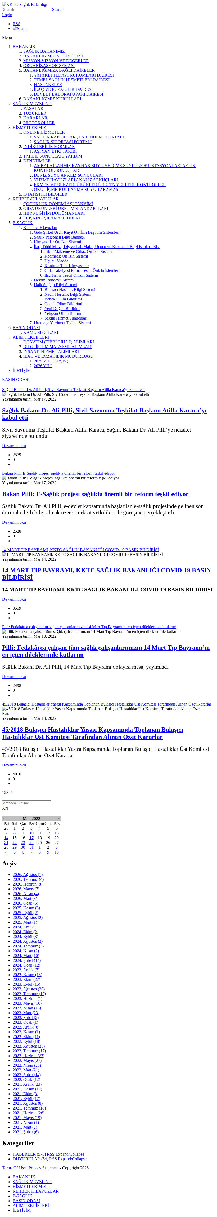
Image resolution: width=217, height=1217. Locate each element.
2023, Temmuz (29, 993)
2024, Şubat (27, 960)
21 (6, 842)
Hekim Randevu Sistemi (54, 280)
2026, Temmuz (28, 879)
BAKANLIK (24, 46)
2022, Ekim (26, 1036)
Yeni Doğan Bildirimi (62, 308)
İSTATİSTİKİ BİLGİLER (45, 194)
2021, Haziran (28, 1113)
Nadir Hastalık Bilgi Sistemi (67, 294)
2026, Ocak (25, 903)
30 (23, 847)
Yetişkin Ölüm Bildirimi (64, 313)
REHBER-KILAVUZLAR (36, 199)
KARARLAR (35, 118)
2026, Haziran (27, 884)
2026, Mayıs (26, 889)
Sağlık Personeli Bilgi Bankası (59, 237)
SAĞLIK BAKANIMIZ (44, 51)
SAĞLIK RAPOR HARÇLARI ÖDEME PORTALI (79, 137)
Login (7, 14)
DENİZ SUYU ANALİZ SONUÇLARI (68, 175)
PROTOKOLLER (39, 122)
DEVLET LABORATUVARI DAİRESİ (68, 94)
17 (31, 838)
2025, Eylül (25, 912)
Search (58, 9)
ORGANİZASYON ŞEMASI (49, 65)
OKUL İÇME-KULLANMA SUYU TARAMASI (77, 189)
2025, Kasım (26, 908)
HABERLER (29, 1154)
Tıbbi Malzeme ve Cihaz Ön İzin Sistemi (78, 251)
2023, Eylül (26, 984)
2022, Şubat (27, 1074)
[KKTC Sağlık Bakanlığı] (24, 4)
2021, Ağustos (28, 1103)
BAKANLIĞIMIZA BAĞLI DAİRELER (59, 70)
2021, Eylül (26, 1098)
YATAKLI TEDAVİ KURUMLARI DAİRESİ (74, 75)
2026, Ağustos (28, 874)
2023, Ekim (26, 979)
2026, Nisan (26, 893)
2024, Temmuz (28, 946)
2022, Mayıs (27, 1060)
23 (23, 842)
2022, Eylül (26, 1041)
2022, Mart (26, 1070)
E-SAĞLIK (23, 223)
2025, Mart (25, 922)
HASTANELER (48, 84)
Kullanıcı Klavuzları (40, 227)
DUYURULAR (30, 1159)
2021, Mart (25, 1127)
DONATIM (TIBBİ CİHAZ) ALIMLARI (58, 342)
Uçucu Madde (56, 261)
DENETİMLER (37, 161)
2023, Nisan (27, 1008)
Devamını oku (14, 445)
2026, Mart (25, 898)
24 (31, 842)
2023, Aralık (26, 970)
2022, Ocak (26, 1079)
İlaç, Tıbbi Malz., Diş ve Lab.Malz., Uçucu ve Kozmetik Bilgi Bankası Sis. (97, 246)
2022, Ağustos (29, 1046)
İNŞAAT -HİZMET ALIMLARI (51, 351)
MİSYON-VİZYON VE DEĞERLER (56, 61)
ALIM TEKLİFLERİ (31, 337)
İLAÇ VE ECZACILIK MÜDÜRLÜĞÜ (58, 356)
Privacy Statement (44, 1168)
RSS (16, 23)
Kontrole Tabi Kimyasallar (66, 265)
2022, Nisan (27, 1065)
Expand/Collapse (70, 1154)
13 (57, 833)
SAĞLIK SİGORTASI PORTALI (63, 142)
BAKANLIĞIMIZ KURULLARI (52, 99)
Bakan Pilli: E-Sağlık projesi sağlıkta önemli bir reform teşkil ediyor (95, 494)
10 (31, 833)
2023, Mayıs (27, 1003)
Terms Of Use (14, 1168)
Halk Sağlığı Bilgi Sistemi (55, 284)
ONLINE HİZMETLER (44, 132)
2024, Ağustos (28, 941)
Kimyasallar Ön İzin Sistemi (57, 242)
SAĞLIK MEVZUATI (32, 103)
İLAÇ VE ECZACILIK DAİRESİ (63, 89)
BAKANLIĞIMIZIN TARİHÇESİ (53, 56)
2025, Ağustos (28, 917)
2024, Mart (26, 955)
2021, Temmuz (29, 1108)
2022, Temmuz (29, 1051)
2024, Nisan (26, 951)
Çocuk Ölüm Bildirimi (63, 304)
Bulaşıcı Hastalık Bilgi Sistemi (69, 289)
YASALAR (33, 108)
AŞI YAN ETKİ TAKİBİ (55, 151)
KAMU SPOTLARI (40, 332)
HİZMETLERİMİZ (29, 127)
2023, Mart (26, 1013)
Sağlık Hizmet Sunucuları (65, 318)
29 (14, 847)
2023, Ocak (25, 1022)
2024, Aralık (26, 927)
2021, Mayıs (27, 1117)
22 (14, 842)
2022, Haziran (28, 1055)
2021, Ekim (25, 1094)
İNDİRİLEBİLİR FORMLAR (49, 146)
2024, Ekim (25, 931)
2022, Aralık (26, 1027)
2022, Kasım (26, 1032)
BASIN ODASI (26, 327)
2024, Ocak (26, 965)
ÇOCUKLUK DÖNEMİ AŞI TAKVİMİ (58, 203)
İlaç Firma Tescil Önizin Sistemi (71, 275)
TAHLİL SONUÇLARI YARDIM (52, 156)
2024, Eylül (25, 936)
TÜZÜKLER (34, 113)
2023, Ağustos (29, 989)
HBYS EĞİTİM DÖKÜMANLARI (54, 213)
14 (6, 838)
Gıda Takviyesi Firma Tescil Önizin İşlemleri (81, 270)
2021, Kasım (27, 1089)
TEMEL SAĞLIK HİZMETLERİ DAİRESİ (72, 80)
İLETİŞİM (22, 370)
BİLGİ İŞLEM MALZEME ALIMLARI (57, 346)
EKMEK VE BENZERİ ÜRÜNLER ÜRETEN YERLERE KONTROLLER (100, 184)
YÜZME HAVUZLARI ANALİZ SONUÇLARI (76, 180)
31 (31, 847)
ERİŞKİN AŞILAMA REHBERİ (51, 218)
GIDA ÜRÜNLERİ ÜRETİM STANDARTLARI (65, 208)
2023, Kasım (27, 974)
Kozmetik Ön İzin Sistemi (66, 256)
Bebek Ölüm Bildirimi (63, 299)
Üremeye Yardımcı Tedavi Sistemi (62, 323)
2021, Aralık (27, 1084)
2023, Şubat (26, 1017)
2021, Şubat (26, 1132)
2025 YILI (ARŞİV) (51, 361)
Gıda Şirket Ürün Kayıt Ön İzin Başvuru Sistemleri (76, 232)
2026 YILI (43, 365)
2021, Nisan (26, 1122)
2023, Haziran (27, 998)
